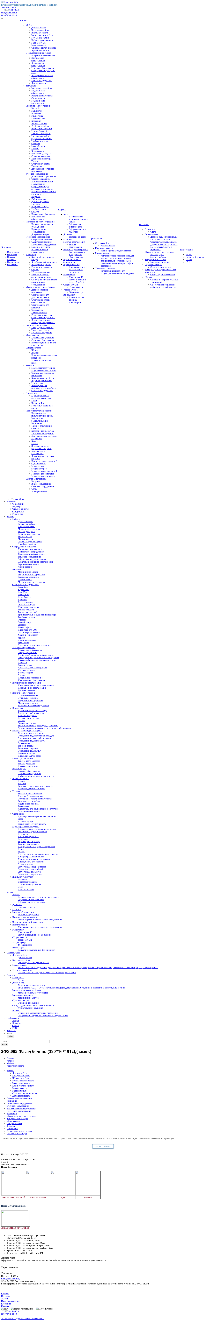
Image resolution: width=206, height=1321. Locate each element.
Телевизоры (37, 383)
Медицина (31, 85)
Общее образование (40, 179)
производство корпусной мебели (116, 250)
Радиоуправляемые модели (39, 411)
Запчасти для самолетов (42, 474)
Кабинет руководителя (42, 40)
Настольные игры (39, 206)
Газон (34, 400)
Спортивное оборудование (38, 106)
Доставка (67, 234)
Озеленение (31, 393)
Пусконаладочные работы (75, 249)
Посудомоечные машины (43, 55)
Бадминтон (36, 111)
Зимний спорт (38, 146)
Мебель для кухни (40, 38)
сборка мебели (76, 287)
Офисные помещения (160, 267)
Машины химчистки (41, 247)
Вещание (35, 481)
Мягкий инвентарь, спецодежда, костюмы (42, 275)
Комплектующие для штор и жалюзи (35, 786)
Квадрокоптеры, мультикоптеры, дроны (42, 414)
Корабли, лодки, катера (42, 431)
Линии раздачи (38, 83)
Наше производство (10, 1301)
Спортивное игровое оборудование (41, 301)
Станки (35, 269)
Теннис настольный (40, 133)
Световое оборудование (42, 340)
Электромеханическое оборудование (42, 76)
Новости (190, 257)
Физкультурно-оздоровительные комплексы (33, 1005)
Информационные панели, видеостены (36, 776)
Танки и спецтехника (41, 426)
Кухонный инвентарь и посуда (32, 710)
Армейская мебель (40, 50)
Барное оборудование (41, 80)
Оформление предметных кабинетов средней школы (163, 286)
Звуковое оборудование (42, 337)
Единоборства (38, 118)
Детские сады (151, 234)
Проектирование (71, 264)
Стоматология (38, 98)
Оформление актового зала (75, 225)
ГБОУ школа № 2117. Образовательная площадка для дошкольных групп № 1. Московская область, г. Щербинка (163, 244)
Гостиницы (150, 229)
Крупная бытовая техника (43, 370)
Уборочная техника (40, 272)
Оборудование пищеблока (38, 53)
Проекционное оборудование (38, 230)
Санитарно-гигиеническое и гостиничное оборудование (44, 282)
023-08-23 (10, 10)
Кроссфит (36, 121)
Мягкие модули (38, 45)
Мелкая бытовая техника (43, 368)
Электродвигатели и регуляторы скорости (41, 447)
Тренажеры (36, 166)
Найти (10, 1036)
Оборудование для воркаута (31, 741)
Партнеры (12, 254)
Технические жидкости (42, 433)
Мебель (29, 25)
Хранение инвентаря (41, 159)
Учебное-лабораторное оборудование (42, 182)
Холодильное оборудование (38, 64)
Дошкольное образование (43, 176)
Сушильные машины (41, 242)
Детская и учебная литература (40, 202)
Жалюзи (35, 353)
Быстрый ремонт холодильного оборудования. (77, 254)
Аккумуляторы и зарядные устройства (36, 846)
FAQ (188, 262)
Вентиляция (69, 295)
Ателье (66, 214)
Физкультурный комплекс (162, 274)
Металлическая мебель (42, 35)
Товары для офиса (40, 330)
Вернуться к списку (10, 1278)
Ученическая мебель (105, 268)
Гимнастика (37, 116)
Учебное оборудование (37, 174)
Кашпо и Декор (38, 403)
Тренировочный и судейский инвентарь (41, 137)
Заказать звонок (8, 7)
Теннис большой (39, 131)
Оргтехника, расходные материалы (35, 799)
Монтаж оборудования (74, 242)
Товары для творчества (42, 327)
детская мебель (108, 245)
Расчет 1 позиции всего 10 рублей (77, 280)
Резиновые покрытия (41, 315)
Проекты (144, 224)
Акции (189, 254)
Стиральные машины (41, 239)
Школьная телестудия (36, 479)
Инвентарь (31, 254)
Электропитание (39, 491)
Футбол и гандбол (40, 126)
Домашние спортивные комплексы (34, 645)
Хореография (37, 151)
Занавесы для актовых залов (31, 788)
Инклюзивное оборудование (38, 217)
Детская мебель (38, 27)
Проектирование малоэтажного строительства (77, 269)
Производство (97, 238)
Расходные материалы (42, 96)
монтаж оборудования (75, 245)
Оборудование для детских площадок (40, 296)
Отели (153, 232)
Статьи (189, 259)
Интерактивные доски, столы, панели (42, 225)
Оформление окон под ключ (77, 230)
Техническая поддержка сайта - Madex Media (22, 1318)
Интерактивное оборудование (40, 222)
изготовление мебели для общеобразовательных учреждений (117, 272)
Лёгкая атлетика (39, 123)
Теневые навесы (39, 312)
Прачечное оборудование (38, 237)
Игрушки (35, 196)
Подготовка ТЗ (76, 277)
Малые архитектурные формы (40, 287)
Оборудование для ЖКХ (43, 317)
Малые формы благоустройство (158, 255)
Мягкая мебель (38, 43)
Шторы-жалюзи (33, 348)
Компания (7, 247)
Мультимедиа (32, 335)
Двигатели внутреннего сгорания (34, 859)
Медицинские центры (155, 259)
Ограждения (37, 310)
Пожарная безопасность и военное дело (43, 192)
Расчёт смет (69, 274)
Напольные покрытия (41, 128)
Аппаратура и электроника (38, 452)
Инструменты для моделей (44, 461)
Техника (30, 365)
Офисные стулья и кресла (43, 48)
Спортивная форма (40, 164)
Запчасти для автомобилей (44, 471)
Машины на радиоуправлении (39, 419)
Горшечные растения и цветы (32, 824)
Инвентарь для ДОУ (41, 153)
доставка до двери (77, 237)
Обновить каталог (103, 1146)
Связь (34, 489)
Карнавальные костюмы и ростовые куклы (79, 219)
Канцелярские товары (36, 325)
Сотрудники (13, 262)
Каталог (24, 20)
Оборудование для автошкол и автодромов (42, 187)
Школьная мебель (39, 33)
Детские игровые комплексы (39, 291)
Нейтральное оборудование (38, 59)
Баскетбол (36, 108)
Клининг (67, 239)
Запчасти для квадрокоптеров (39, 467)
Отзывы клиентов (11, 258)
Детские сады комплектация (163, 237)
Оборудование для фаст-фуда (32, 559)
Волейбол (36, 113)
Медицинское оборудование (38, 91)
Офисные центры (153, 264)
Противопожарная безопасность (72, 260)
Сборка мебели (70, 285)
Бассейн (35, 148)
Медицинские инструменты (38, 102)
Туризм (34, 161)
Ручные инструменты (41, 267)
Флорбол (35, 143)
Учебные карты (38, 209)
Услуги (62, 209)
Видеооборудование (41, 484)
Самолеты (36, 428)
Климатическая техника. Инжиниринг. (76, 300)
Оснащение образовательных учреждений (38, 1013)
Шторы (34, 350)
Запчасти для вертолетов (43, 476)
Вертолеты (36, 423)
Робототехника (38, 199)
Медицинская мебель (41, 88)
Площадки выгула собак (43, 322)
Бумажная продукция (41, 332)
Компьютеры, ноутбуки (42, 378)
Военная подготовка (41, 320)
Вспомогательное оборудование (39, 250)
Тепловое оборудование (42, 68)
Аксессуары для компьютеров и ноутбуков (43, 386)
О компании (13, 252)
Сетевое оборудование (42, 390)
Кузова (34, 441)
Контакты (199, 257)
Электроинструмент (41, 264)
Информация (187, 250)
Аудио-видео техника (41, 380)
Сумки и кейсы (38, 463)
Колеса (34, 443)
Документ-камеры (40, 234)
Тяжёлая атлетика (39, 141)
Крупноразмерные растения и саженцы (41, 396)
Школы (148, 277)
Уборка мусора (70, 290)
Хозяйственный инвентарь (44, 262)
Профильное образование (43, 214)
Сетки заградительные (42, 156)
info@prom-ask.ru (9, 12)
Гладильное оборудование (43, 244)
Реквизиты (12, 264)
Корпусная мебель (40, 30)
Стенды (35, 211)
